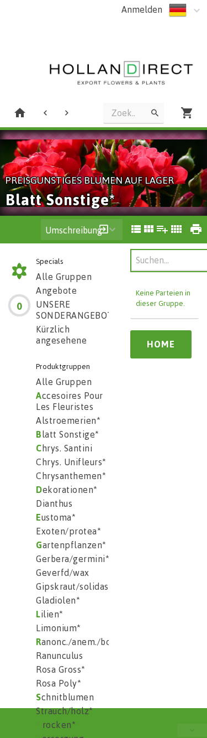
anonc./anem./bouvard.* (88, 641)
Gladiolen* (58, 600)
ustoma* (56, 517)
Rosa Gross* (61, 669)
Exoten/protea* (68, 531)
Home (161, 344)
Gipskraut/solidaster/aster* (93, 586)
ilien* (49, 614)
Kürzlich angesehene (61, 335)
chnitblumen (65, 697)
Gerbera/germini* (72, 558)
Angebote (56, 290)
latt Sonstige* (67, 434)
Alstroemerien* (68, 420)
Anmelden (141, 9)
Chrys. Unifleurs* (71, 461)
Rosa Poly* (58, 683)
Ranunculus (59, 655)
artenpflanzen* (71, 544)
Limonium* (58, 627)
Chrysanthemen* (71, 475)
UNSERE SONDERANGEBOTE (77, 310)
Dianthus (54, 503)
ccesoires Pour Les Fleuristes (69, 401)
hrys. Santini (64, 448)
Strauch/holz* (64, 710)
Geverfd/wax (62, 572)
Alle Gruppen (64, 276)
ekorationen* (67, 489)
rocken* (56, 724)
